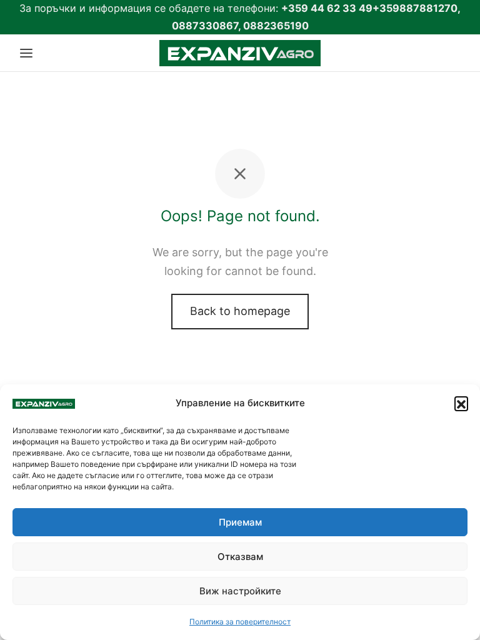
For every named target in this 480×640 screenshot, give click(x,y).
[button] (461, 403)
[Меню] (26, 53)
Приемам (240, 522)
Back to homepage (240, 311)
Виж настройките (240, 591)
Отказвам (240, 556)
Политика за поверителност (240, 621)
